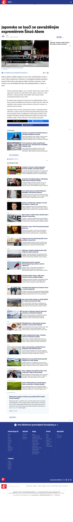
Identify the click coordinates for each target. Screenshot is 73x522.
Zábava (9, 467)
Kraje (34, 431)
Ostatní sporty (49, 446)
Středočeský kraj (36, 435)
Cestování (59, 437)
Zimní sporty (49, 444)
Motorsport (49, 438)
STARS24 (11, 459)
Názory (25, 431)
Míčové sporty (49, 441)
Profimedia (5, 69)
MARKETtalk (10, 447)
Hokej (47, 434)
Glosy (24, 435)
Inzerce (48, 486)
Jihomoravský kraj (36, 437)
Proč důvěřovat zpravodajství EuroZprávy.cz (15, 72)
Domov (9, 434)
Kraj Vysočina (35, 453)
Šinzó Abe (16, 159)
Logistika (10, 441)
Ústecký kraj (35, 440)
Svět (9, 2)
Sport (9, 437)
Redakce (35, 486)
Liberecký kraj (35, 450)
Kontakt (39, 486)
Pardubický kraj (35, 449)
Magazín (9, 446)
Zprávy (9, 461)
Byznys (9, 438)
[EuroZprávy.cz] (4, 2)
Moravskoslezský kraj (37, 438)
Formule (48, 440)
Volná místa (65, 486)
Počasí (9, 443)
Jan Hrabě (14, 411)
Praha (33, 434)
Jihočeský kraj (35, 441)
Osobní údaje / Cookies (56, 486)
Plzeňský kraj (35, 444)
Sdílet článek (60, 37)
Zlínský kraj (34, 446)
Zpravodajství (13, 431)
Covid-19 (9, 450)
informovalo (15, 407)
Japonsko (11, 159)
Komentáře (25, 437)
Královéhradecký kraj (37, 447)
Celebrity (10, 462)
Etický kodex (29, 486)
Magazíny (60, 431)
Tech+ (58, 434)
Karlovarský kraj (36, 452)
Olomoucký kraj (35, 443)
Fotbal (47, 435)
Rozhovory (25, 434)
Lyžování (48, 443)
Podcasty (25, 438)
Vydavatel (44, 486)
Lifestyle (10, 464)
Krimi (9, 444)
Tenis (47, 437)
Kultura (9, 440)
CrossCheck (10, 449)
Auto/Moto (59, 435)
